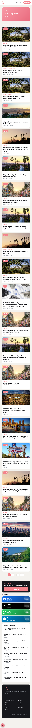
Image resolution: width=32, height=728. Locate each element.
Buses (20, 700)
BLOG (6, 702)
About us (20, 707)
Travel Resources (9, 700)
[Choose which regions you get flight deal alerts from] (3, 725)
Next (22, 575)
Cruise (20, 705)
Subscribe (27, 2)
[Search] (20, 2)
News (6, 705)
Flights (7, 707)
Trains (19, 702)
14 (18, 575)
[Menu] (16, 2)
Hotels (6, 709)
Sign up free (16, 589)
